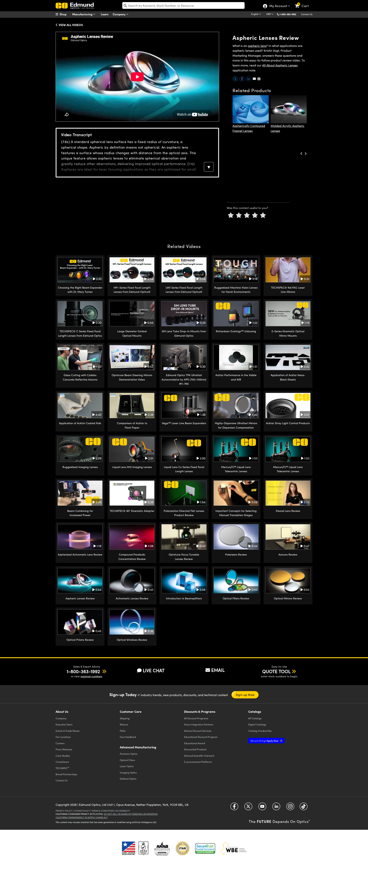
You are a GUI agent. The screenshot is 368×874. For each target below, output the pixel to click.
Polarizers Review (236, 554)
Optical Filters (127, 760)
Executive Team (64, 724)
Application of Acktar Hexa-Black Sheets (288, 377)
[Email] (254, 79)
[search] (183, 5)
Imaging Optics (128, 772)
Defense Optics (128, 778)
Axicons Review (287, 554)
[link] (303, 3)
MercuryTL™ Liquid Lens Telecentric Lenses (236, 469)
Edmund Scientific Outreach (199, 755)
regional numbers (91, 676)
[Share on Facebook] (242, 80)
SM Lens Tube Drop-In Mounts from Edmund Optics (184, 333)
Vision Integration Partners (198, 724)
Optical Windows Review (132, 640)
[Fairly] (247, 215)
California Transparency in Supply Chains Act (82, 817)
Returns (124, 724)
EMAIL (218, 670)
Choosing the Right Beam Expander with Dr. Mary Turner (80, 290)
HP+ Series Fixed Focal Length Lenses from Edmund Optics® (132, 290)
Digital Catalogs (257, 724)
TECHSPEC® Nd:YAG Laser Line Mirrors (288, 290)
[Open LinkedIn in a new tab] (276, 808)
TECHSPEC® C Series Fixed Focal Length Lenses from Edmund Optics (80, 333)
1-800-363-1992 (288, 14)
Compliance (62, 761)
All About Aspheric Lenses (280, 65)
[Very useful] (263, 215)
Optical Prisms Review (80, 640)
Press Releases (64, 749)
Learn (104, 14)
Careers (60, 743)
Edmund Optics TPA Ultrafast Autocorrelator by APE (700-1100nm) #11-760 (184, 379)
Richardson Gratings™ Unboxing (236, 331)
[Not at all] (231, 215)
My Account (278, 6)
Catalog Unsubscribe (260, 730)
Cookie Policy (82, 810)
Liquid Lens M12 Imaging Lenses (132, 467)
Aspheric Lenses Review (80, 598)
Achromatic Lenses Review (132, 598)
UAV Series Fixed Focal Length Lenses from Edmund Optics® (184, 290)
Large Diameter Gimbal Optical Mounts (132, 333)
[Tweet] (235, 80)
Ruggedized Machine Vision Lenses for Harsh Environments (236, 290)
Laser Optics (127, 766)
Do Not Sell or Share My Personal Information (131, 814)
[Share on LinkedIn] (249, 80)
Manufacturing (82, 14)
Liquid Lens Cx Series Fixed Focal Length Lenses (184, 469)
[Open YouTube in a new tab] (262, 808)
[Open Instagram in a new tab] (290, 808)
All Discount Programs (196, 718)
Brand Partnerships (66, 774)
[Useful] (255, 215)
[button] (289, 14)
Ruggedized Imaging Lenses (80, 467)
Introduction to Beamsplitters (184, 598)
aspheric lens (257, 46)
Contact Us (306, 14)
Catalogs (255, 718)
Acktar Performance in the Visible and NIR (235, 377)
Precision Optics (128, 753)
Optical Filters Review (236, 598)
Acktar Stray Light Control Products (288, 423)
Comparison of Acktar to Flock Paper (132, 425)
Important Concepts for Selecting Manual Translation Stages (236, 513)
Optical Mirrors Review (288, 598)
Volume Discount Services (197, 730)
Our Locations (63, 736)
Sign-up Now (245, 695)
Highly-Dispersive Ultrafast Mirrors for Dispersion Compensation (236, 425)
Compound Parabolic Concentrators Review (132, 557)
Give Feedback (128, 736)
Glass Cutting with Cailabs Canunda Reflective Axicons (80, 377)
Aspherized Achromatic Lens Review (80, 554)
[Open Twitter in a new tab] (248, 808)
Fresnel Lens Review (288, 511)
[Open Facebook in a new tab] (234, 808)
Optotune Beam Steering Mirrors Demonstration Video (132, 377)
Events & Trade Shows (68, 730)
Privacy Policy (64, 810)
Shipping (125, 718)
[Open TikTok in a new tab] (303, 808)
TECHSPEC (62, 768)
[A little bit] (239, 215)
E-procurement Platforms (198, 761)
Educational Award (194, 743)
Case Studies (63, 755)
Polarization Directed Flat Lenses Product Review (184, 513)
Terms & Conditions (103, 810)
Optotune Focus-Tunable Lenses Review (184, 557)
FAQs (123, 730)
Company (119, 14)
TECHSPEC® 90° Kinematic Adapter (132, 511)
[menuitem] (65, 14)
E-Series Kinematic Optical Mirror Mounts (288, 333)
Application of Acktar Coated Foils (80, 423)
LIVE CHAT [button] (153, 670)
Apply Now (264, 740)
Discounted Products (195, 749)
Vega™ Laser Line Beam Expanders (184, 423)
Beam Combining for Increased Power (80, 513)
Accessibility (123, 810)
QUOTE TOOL (276, 671)
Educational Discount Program (201, 736)
